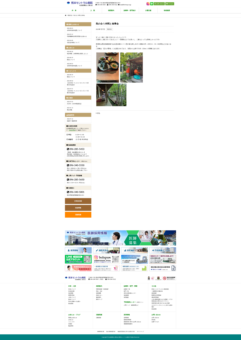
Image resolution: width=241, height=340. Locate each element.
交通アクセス (155, 322)
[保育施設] (134, 253)
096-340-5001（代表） (97, 279)
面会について (72, 299)
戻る (98, 113)
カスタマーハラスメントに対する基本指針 (162, 306)
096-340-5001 (101, 5)
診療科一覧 (127, 289)
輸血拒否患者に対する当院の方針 (126, 331)
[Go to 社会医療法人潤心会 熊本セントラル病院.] (66, 15)
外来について (72, 289)
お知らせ (71, 48)
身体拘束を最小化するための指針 (161, 303)
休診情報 (78, 208)
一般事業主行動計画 (157, 291)
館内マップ (99, 299)
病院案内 (111, 10)
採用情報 (126, 317)
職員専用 (71, 115)
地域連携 (167, 10)
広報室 (70, 98)
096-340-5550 (76, 165)
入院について (72, 297)
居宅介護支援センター (130, 293)
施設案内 (98, 297)
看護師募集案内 (128, 324)
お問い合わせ (160, 4)
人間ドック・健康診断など (131, 305)
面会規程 (70, 303)
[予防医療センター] (162, 253)
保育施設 (126, 297)
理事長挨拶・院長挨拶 (102, 289)
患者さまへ (99, 295)
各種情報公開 (100, 331)
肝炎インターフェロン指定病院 (160, 289)
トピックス (72, 71)
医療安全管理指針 (156, 295)
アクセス (170, 4)
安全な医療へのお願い (74, 301)
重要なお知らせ (73, 24)
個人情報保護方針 (110, 331)
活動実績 (78, 214)
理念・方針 (99, 291)
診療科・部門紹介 (130, 10)
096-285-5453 (76, 149)
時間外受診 (71, 295)
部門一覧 (126, 291)
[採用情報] (78, 253)
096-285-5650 (76, 180)
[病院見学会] (106, 253)
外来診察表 (72, 130)
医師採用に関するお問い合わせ (132, 322)
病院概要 (98, 293)
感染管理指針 (155, 297)
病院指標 (154, 293)
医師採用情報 (127, 319)
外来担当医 (78, 201)
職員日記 (109, 29)
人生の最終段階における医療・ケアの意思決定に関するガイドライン (162, 300)
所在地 (153, 319)
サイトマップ (140, 331)
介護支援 (148, 10)
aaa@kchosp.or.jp (125, 5)
